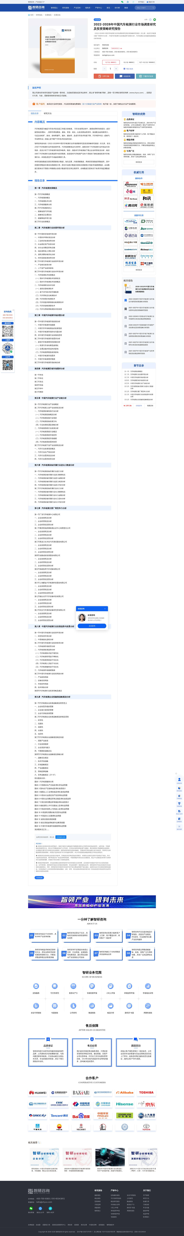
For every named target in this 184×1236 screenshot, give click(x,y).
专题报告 (114, 1217)
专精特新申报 (115, 1214)
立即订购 (105, 76)
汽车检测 (97, 19)
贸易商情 (98, 1201)
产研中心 (98, 8)
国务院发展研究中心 (59, 1225)
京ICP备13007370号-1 (85, 1232)
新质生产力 (130, 1204)
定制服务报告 (115, 1195)
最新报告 (98, 1195)
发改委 (38, 1225)
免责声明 (146, 1214)
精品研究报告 (115, 1201)
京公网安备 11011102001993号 (104, 1232)
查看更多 (139, 162)
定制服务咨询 (60, 837)
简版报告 (98, 1207)
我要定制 (150, 405)
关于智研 (146, 1195)
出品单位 (97, 48)
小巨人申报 (114, 1207)
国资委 (76, 1225)
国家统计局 (46, 1225)
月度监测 (98, 1204)
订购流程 (146, 1204)
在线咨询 (127, 76)
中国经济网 (92, 1225)
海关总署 (84, 1225)
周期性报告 (130, 1211)
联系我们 (146, 1217)
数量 (95, 69)
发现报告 (102, 1225)
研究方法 (146, 1198)
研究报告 (65, 8)
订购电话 (97, 52)
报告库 (87, 8)
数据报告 (130, 1201)
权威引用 (146, 1201)
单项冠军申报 (115, 1211)
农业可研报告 (131, 1195)
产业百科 (77, 8)
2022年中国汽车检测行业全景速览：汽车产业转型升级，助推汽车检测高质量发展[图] (110, 1171)
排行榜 (117, 8)
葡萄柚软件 (110, 1225)
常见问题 (146, 1207)
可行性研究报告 (116, 1198)
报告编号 (97, 45)
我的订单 (152, 2)
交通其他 (57, 15)
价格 (95, 62)
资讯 (108, 8)
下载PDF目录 (148, 76)
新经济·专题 (131, 1207)
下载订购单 (129, 69)
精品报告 (98, 1198)
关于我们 (141, 2)
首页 (32, 15)
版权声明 (36, 87)
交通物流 (48, 15)
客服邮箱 (97, 55)
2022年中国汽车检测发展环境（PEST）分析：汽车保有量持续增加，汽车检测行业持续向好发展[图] (143, 1171)
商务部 (70, 1225)
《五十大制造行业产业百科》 (92, 104)
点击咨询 (92, 626)
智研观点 (54, 8)
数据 (126, 8)
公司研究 (130, 1198)
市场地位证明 (115, 1204)
